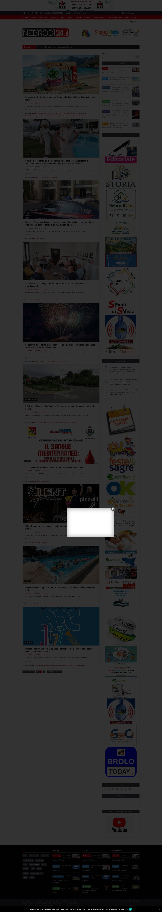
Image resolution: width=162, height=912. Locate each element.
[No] (160, 909)
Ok (130, 909)
